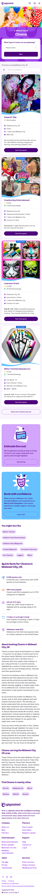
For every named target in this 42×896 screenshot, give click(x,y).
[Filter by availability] (23, 70)
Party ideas (26, 830)
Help (24, 842)
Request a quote (29, 833)
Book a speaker (8, 845)
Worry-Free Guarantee (13, 503)
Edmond (16, 794)
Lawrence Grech (11, 283)
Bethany (6, 794)
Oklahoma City (18, 788)
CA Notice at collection (10, 883)
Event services (28, 862)
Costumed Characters (29, 549)
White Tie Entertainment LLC (17, 369)
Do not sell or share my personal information (18, 886)
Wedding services (29, 868)
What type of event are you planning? (19, 42)
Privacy (11, 881)
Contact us (26, 845)
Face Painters (8, 555)
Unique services (28, 865)
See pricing (21, 462)
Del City (6, 788)
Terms (4, 881)
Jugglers (20, 555)
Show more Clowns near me (21, 412)
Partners (5, 833)
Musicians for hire (9, 848)
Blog (3, 830)
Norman (25, 794)
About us (5, 827)
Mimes (30, 555)
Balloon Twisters (9, 532)
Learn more (21, 514)
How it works (27, 827)
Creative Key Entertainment (17, 200)
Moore (29, 788)
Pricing (4, 865)
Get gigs (5, 862)
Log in (24, 848)
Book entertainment (10, 842)
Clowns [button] (21, 34)
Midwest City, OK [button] (22, 31)
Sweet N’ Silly (10, 117)
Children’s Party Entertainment (14, 537)
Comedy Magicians (10, 549)
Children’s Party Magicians (12, 543)
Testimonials (7, 868)
